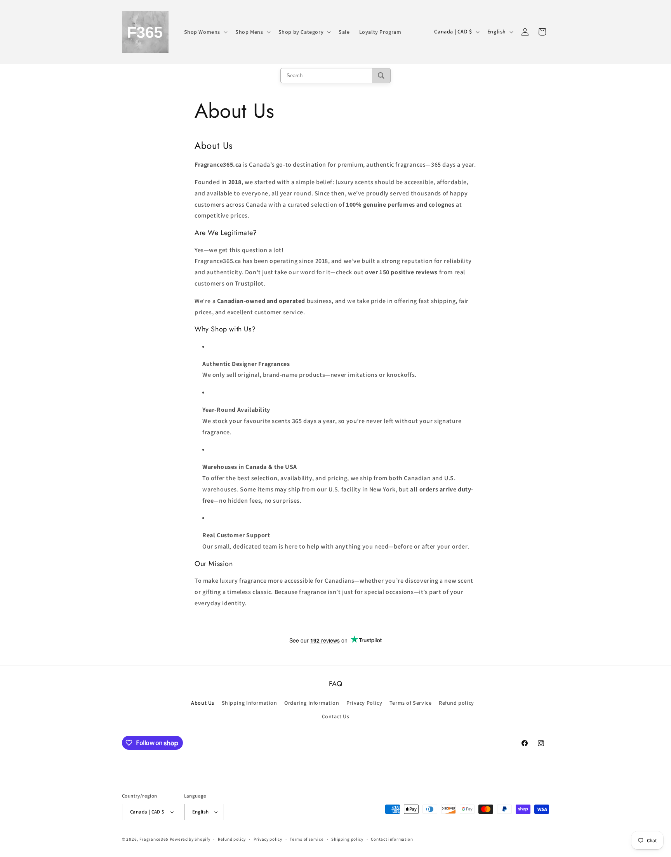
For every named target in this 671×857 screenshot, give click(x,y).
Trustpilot (249, 283)
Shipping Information (249, 702)
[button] (205, 32)
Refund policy (456, 702)
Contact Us (335, 716)
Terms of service (306, 839)
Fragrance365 (154, 839)
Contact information (392, 839)
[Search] (381, 75)
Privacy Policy (364, 702)
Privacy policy (268, 839)
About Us (202, 702)
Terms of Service (410, 702)
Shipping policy (347, 839)
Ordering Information (311, 702)
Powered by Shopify (190, 839)
